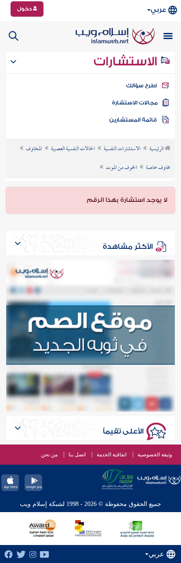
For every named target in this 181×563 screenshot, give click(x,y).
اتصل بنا (77, 455)
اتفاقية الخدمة (112, 455)
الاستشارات (127, 61)
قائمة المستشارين (133, 120)
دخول (25, 9)
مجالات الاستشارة (135, 103)
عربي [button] (158, 10)
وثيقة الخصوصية (155, 455)
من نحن (49, 455)
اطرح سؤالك (141, 85)
